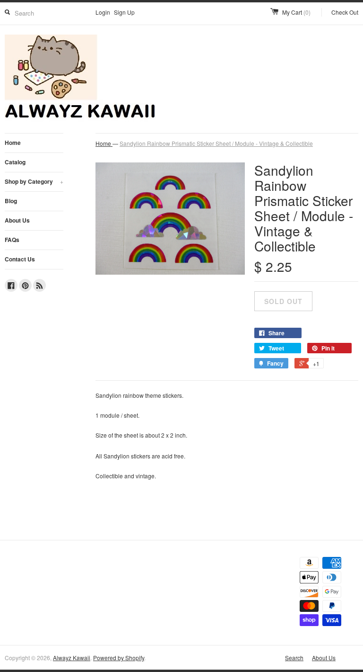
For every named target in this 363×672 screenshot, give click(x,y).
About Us (17, 220)
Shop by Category (34, 181)
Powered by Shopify (118, 658)
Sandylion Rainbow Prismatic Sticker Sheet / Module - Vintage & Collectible (216, 143)
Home (13, 142)
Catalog (15, 162)
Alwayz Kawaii (71, 658)
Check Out (344, 12)
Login (102, 12)
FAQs (12, 239)
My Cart (296, 12)
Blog (11, 201)
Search (294, 658)
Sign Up (124, 12)
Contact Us (20, 259)
